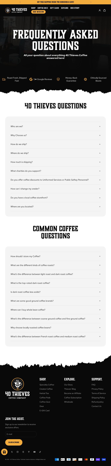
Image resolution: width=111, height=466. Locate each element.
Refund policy (98, 402)
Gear (42, 406)
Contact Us (96, 406)
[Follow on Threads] (23, 452)
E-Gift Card (44, 410)
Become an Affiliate (72, 393)
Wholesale (68, 402)
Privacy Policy (97, 389)
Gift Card (54, 8)
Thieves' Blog (70, 389)
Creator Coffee (46, 389)
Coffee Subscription (73, 397)
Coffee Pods (45, 397)
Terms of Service (99, 393)
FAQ (93, 384)
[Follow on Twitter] (12, 452)
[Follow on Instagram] (17, 452)
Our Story (74, 8)
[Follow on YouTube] (34, 452)
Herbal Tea (44, 393)
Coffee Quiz (43, 8)
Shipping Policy (98, 397)
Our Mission (38, 11)
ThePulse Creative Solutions (27, 459)
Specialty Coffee (47, 384)
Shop (33, 8)
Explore (64, 8)
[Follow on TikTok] (40, 452)
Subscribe (13, 442)
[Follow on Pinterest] (29, 452)
